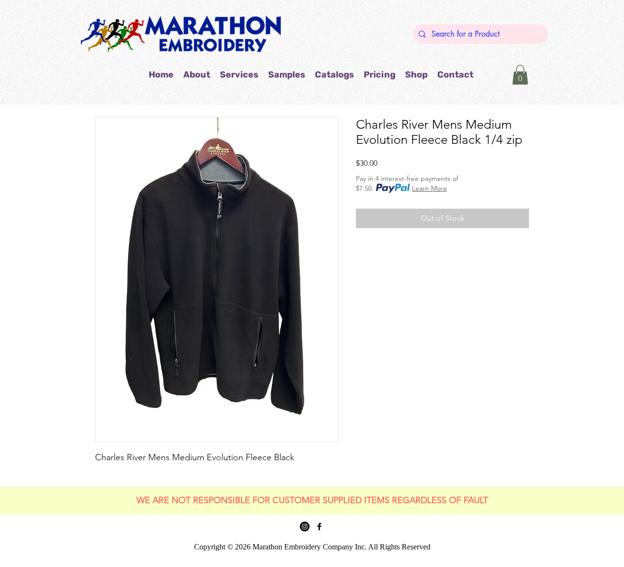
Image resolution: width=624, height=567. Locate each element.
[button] (286, 74)
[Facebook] (319, 526)
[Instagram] (305, 526)
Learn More (429, 188)
